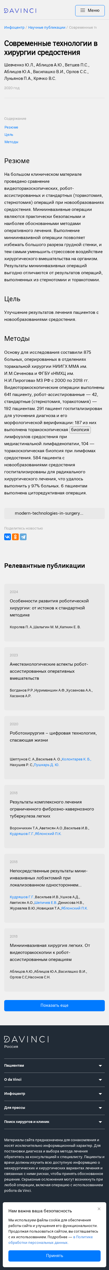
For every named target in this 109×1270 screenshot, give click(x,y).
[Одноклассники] (15, 536)
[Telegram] (23, 536)
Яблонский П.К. (48, 834)
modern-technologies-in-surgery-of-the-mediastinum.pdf (49, 513)
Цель (8, 134)
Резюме (11, 127)
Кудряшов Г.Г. (22, 834)
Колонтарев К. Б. (76, 759)
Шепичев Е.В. (45, 902)
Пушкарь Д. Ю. (46, 765)
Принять (54, 1256)
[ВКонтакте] (7, 536)
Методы (11, 142)
